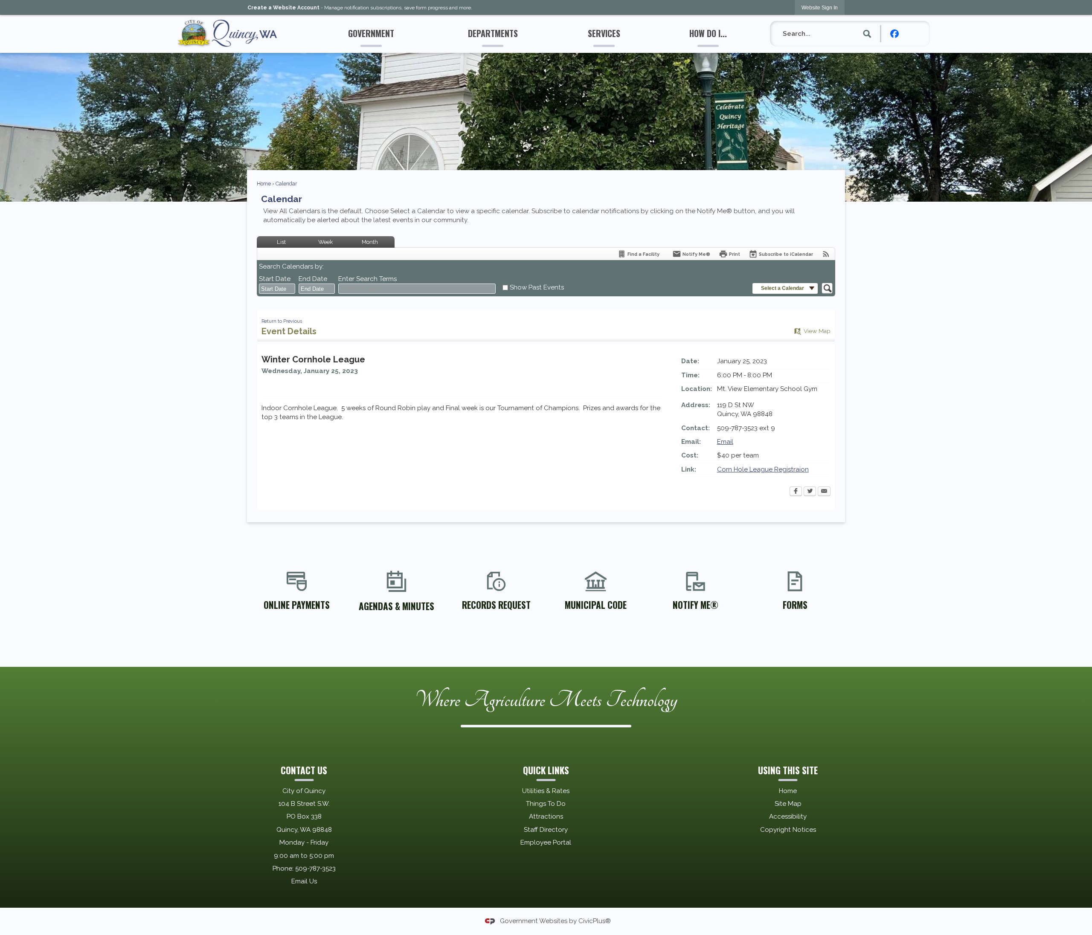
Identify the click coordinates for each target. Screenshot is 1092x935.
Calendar (286, 184)
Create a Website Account (283, 8)
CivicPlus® (594, 920)
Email (725, 442)
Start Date (274, 279)
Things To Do (546, 804)
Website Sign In (820, 8)
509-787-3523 (315, 868)
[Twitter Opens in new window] (810, 492)
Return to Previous (281, 321)
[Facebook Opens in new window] (796, 492)
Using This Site (788, 770)
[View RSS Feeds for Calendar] (826, 253)
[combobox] (277, 288)
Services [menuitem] (604, 33)
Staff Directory (546, 830)
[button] (867, 34)
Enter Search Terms (367, 279)
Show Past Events (537, 287)
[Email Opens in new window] (824, 492)
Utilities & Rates (545, 791)
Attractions (546, 816)
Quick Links (546, 770)
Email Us (304, 881)
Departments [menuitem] (493, 33)
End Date (313, 279)
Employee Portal (545, 842)
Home (264, 184)
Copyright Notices (788, 830)
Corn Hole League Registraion (763, 469)
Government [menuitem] (371, 33)
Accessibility (788, 816)
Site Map (788, 804)
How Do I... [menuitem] (708, 33)
